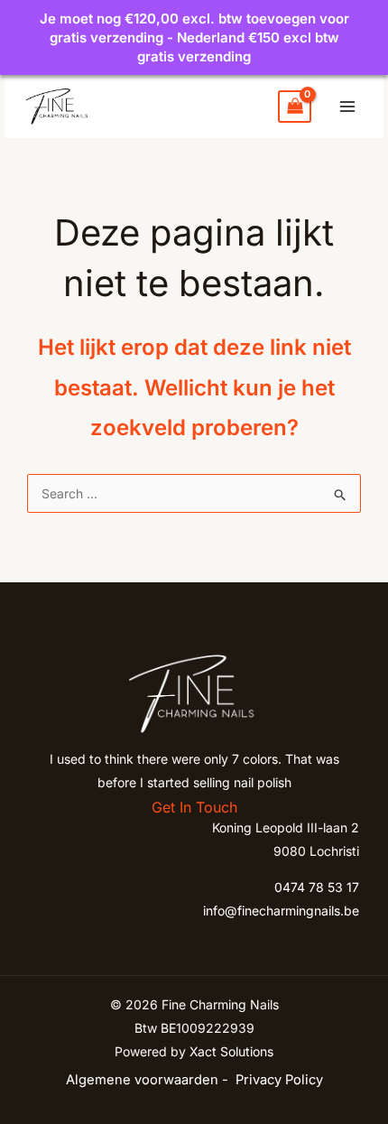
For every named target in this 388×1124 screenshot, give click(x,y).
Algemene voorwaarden (142, 1080)
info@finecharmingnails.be (281, 910)
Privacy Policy (279, 1080)
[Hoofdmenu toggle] (347, 106)
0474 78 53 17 (316, 887)
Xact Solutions (231, 1051)
